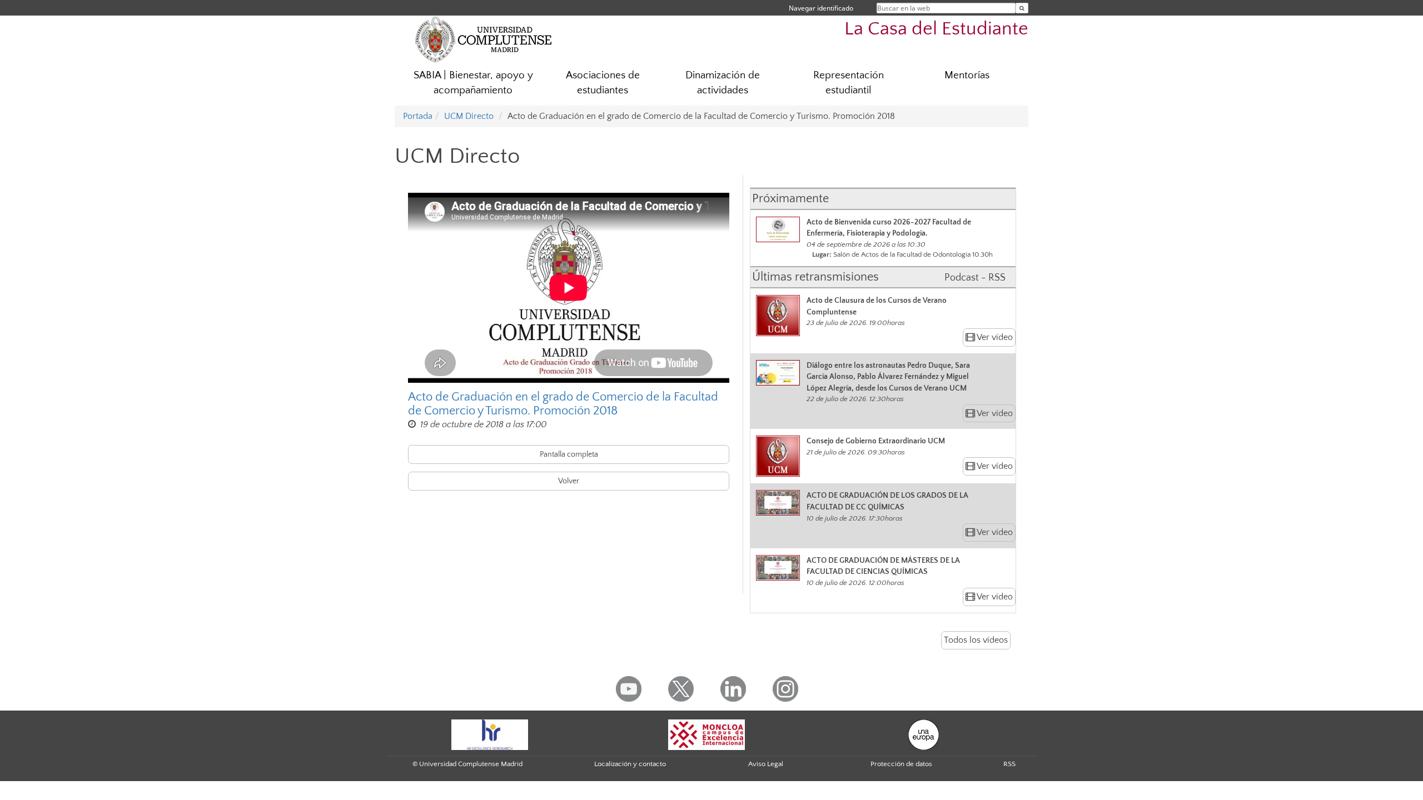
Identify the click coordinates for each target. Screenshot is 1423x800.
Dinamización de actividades (722, 82)
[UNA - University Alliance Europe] (923, 734)
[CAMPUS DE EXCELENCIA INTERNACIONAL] (706, 734)
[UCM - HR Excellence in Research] (489, 734)
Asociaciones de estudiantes (603, 82)
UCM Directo (469, 116)
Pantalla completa (569, 454)
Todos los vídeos (976, 640)
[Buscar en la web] (1022, 8)
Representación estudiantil (848, 82)
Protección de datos (901, 764)
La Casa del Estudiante (936, 29)
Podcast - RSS (975, 277)
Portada (417, 116)
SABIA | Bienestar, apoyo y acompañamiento (473, 82)
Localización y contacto (630, 764)
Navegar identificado (821, 8)
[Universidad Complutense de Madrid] (484, 39)
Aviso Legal (765, 764)
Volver (568, 481)
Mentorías (966, 75)
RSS (1009, 764)
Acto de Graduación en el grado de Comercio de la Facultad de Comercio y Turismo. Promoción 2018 (563, 404)
